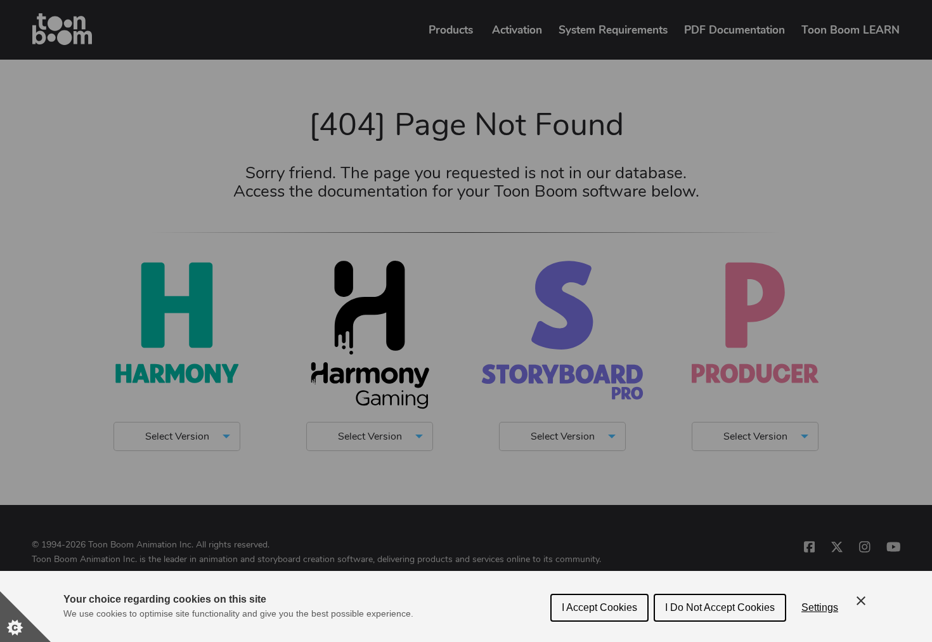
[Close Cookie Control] (861, 600)
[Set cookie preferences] (25, 616)
